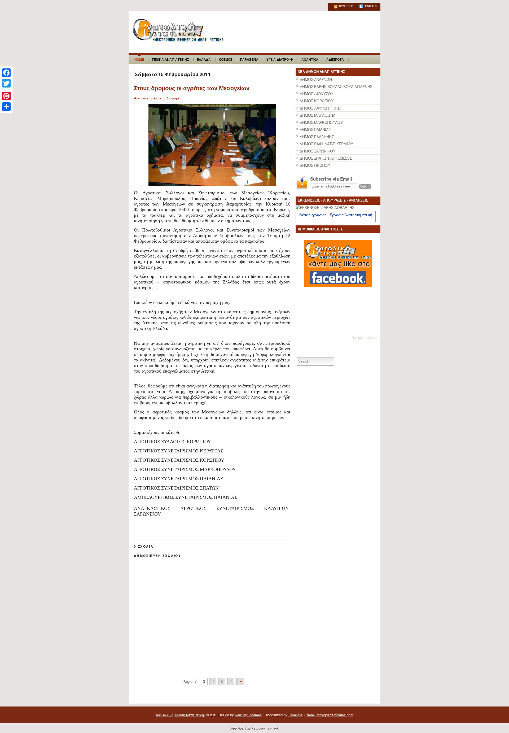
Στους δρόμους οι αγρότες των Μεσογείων (191, 88)
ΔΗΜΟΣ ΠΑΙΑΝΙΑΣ (315, 129)
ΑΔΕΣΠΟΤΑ (335, 59)
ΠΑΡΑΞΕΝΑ (249, 59)
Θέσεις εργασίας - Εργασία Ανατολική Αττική (335, 215)
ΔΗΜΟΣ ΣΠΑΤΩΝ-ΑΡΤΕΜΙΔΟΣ (326, 158)
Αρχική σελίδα (366, 337)
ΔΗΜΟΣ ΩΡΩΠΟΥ (315, 165)
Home (139, 59)
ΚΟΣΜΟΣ (225, 59)
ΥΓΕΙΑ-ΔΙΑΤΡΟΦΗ (279, 59)
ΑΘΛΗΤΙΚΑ (309, 59)
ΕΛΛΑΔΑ (204, 59)
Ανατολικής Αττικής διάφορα (157, 98)
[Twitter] (6, 83)
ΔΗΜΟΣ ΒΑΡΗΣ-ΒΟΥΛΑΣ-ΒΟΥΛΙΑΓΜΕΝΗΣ (336, 86)
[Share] (6, 106)
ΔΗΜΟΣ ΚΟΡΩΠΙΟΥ (317, 100)
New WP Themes (248, 714)
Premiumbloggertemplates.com (329, 714)
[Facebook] (6, 72)
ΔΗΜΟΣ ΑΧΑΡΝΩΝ (316, 79)
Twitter (371, 6)
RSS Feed (345, 6)
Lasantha (295, 714)
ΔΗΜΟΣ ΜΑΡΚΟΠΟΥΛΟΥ (321, 122)
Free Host (237, 728)
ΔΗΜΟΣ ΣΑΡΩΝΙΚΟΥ (317, 151)
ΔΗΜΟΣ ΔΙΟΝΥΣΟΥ (316, 93)
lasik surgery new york (263, 728)
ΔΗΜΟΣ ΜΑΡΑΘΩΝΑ (317, 115)
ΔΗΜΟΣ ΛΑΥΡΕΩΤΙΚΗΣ (320, 108)
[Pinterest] (6, 96)
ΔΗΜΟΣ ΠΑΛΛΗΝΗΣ (317, 136)
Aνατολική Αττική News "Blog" (180, 714)
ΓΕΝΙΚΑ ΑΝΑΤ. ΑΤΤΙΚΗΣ (170, 59)
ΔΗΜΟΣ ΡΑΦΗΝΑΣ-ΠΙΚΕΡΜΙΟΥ (326, 143)
